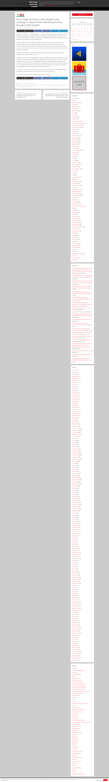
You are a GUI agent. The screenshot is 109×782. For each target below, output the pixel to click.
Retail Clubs (74, 216)
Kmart (73, 699)
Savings (74, 233)
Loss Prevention (75, 177)
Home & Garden (75, 164)
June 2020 (74, 386)
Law (73, 175)
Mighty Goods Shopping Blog (78, 709)
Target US (74, 763)
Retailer (33, 83)
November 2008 (75, 653)
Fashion (74, 146)
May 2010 (74, 616)
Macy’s (73, 705)
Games (73, 156)
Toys (73, 249)
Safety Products (75, 231)
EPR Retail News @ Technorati (78, 689)
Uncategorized (75, 257)
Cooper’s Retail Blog (76, 674)
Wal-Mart (74, 771)
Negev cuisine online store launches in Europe (82, 350)
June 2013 (74, 539)
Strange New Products (77, 757)
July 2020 (74, 384)
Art (72, 100)
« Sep (73, 39)
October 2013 (75, 531)
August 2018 (75, 417)
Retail (30, 83)
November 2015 (75, 479)
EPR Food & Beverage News (78, 682)
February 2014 (75, 523)
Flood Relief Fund (36, 85)
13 (76, 31)
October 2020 (75, 378)
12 (73, 31)
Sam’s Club (74, 749)
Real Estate (74, 210)
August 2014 (74, 510)
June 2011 (74, 589)
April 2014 (74, 519)
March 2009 (74, 645)
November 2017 (75, 430)
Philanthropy (26, 83)
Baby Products (75, 110)
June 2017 (74, 440)
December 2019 (75, 397)
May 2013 (74, 541)
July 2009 (74, 637)
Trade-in (74, 251)
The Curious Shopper (76, 767)
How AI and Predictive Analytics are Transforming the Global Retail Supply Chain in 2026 (82, 299)
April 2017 (74, 444)
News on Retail (75, 714)
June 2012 (74, 564)
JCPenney (74, 697)
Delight (73, 676)
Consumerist (75, 672)
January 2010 (75, 624)
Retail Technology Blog (77, 732)
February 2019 (75, 407)
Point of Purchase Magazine (78, 720)
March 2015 (74, 496)
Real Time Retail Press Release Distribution (81, 722)
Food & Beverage (76, 150)
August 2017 (74, 436)
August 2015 (74, 486)
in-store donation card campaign (52, 85)
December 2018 (75, 411)
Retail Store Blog (76, 728)
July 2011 (74, 587)
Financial (74, 148)
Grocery (74, 160)
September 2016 (75, 459)
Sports (73, 241)
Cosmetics (74, 129)
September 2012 (75, 558)
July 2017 (74, 438)
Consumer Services (76, 125)
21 (79, 33)
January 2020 (75, 395)
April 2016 (74, 469)
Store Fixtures (75, 243)
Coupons (74, 131)
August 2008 (75, 660)
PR (72, 208)
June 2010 (74, 614)
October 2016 (75, 457)
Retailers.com (75, 740)
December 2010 (75, 602)
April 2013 (74, 544)
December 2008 (75, 651)
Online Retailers (75, 193)
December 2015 (75, 477)
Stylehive (74, 759)
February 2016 (75, 473)
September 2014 (75, 508)
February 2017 (75, 448)
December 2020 (75, 376)
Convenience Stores (76, 127)
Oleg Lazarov (75, 716)
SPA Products (75, 239)
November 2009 (75, 628)
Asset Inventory (75, 102)
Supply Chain (75, 245)
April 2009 (74, 643)
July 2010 (74, 612)
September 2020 (75, 380)
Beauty (73, 112)
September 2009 (76, 633)
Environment (75, 141)
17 (87, 31)
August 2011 (74, 585)
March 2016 (74, 471)
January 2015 (75, 500)
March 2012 (74, 571)
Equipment (74, 144)
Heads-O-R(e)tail (76, 695)
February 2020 (75, 392)
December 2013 (75, 527)
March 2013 (74, 546)
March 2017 (74, 446)
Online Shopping (76, 195)
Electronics (74, 137)
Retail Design (75, 218)
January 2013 (75, 550)
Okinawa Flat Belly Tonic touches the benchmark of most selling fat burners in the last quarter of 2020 (82, 304)
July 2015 (74, 488)
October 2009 (75, 631)
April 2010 (74, 618)
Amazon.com (75, 668)
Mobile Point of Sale (76, 189)
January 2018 (75, 426)
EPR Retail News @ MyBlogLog (79, 687)
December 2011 (75, 577)
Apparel (74, 98)
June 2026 (74, 370)
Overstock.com (75, 718)
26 (73, 35)
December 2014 (75, 502)
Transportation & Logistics (78, 253)
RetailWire (74, 745)
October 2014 (75, 506)
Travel (73, 255)
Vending (74, 259)
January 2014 (75, 525)
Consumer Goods (76, 121)
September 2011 (75, 583)
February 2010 (75, 622)
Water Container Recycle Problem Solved (81, 319)
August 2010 (75, 610)
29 (82, 35)
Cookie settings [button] (99, 780)
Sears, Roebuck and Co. (77, 751)
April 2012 (74, 568)
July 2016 (74, 463)
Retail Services (75, 220)
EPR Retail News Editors (32, 27)
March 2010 (74, 620)
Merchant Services (76, 185)
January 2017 (75, 450)
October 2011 (75, 581)
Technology (74, 247)
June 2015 (74, 490)
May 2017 (74, 442)
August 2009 (75, 635)
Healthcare (74, 162)
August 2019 (75, 401)
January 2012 (75, 575)
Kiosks (73, 173)
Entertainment (75, 139)
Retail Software (75, 222)
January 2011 (75, 599)
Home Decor (75, 166)
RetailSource (75, 743)
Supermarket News (76, 761)
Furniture (74, 154)
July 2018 (74, 419)
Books (73, 115)
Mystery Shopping (76, 191)
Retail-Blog (74, 736)
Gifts (73, 158)
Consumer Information (77, 123)
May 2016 (74, 467)
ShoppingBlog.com (76, 753)
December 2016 (75, 453)
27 (76, 35)
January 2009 (75, 649)
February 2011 (75, 597)
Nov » (76, 39)
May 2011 (74, 591)
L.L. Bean (74, 701)
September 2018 (75, 415)
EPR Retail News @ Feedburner (79, 685)
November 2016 (75, 455)
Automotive (74, 106)
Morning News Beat (76, 711)
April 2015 (74, 494)
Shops (73, 237)
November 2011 (75, 579)
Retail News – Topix (76, 726)
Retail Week (74, 734)
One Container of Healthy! (78, 311)
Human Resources (76, 168)
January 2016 (75, 475)
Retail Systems (75, 730)
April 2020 (74, 388)
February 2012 (75, 573)
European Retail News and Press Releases (81, 691)
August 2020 (75, 382)
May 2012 (74, 566)
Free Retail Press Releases (78, 693)
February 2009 (75, 647)
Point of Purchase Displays (78, 206)
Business (74, 117)
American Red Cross (22, 85)
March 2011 (74, 595)
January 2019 (75, 409)
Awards (73, 108)
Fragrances (74, 152)
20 (76, 33)
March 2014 (74, 521)
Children (74, 119)
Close (78, 2)
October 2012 (75, 556)
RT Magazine (75, 747)
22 (82, 33)
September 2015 (75, 484)
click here (47, 74)
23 (85, 33)
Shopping (74, 235)
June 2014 (74, 515)
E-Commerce (75, 135)
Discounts (74, 133)
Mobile (73, 187)
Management (20, 83)
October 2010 (75, 606)
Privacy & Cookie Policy (50, 5)
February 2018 (75, 423)
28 (79, 35)
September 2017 (75, 434)
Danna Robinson (29, 85)
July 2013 (74, 537)
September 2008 (76, 657)
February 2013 (75, 548)
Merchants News (76, 707)
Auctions (74, 104)
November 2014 (75, 504)
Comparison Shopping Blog (78, 670)
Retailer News (75, 738)
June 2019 (74, 403)
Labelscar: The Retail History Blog (79, 703)
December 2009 (75, 626)
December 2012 (75, 552)
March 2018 (74, 421)
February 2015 (75, 498)
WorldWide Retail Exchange (78, 774)
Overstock (74, 199)
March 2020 (74, 390)
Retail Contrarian (75, 724)
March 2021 (74, 372)
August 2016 (75, 461)
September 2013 (75, 533)
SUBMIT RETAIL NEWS (82, 14)
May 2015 (74, 492)
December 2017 (75, 428)
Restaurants (74, 212)
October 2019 (75, 399)
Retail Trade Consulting (77, 226)
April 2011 (74, 593)
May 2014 (74, 517)
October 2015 (75, 481)
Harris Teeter (43, 85)
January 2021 (75, 374)
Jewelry (74, 170)
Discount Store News (76, 678)
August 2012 (74, 560)
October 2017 (75, 432)
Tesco (73, 765)
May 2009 (74, 641)
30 (85, 35)
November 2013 (75, 529)
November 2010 (75, 604)
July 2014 (74, 513)
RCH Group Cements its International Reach (81, 354)
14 (79, 31)
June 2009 (74, 639)
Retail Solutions (75, 224)
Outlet (73, 197)
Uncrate (74, 769)
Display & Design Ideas (77, 680)
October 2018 (75, 413)
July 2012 (74, 562)
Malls (73, 179)
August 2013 (74, 535)
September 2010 (75, 608)
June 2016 (74, 465)
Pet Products (75, 201)
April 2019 (74, 405)
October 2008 (75, 655)
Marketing (74, 183)
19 (73, 33)
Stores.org (74, 755)
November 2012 (75, 554)
